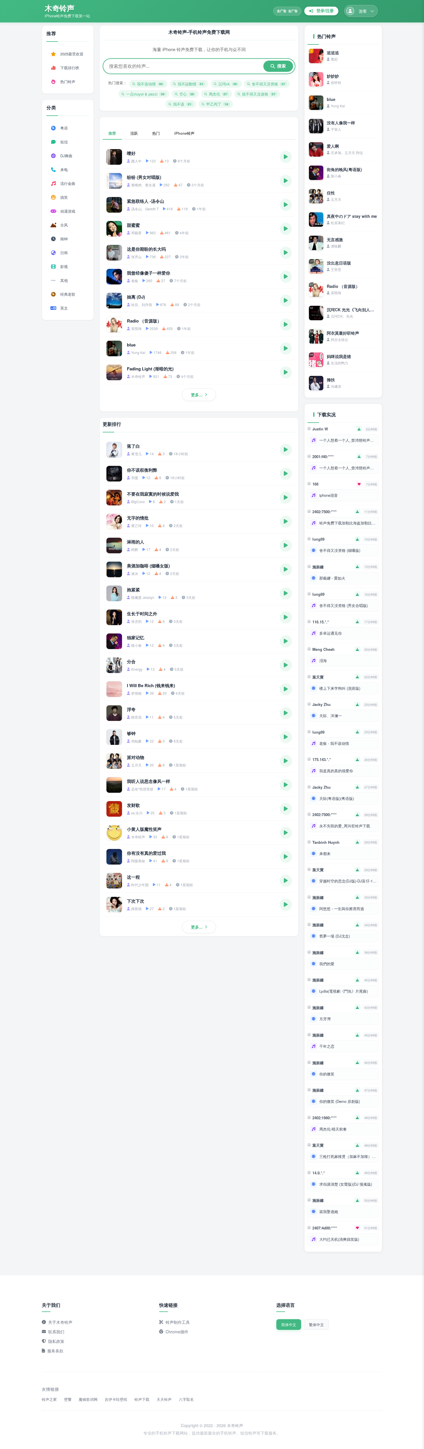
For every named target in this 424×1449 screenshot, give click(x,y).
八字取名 (186, 1399)
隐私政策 (56, 1341)
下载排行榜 (69, 67)
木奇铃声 (59, 7)
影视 (64, 266)
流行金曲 (67, 183)
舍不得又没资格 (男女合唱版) (343, 605)
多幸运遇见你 (330, 633)
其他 (64, 280)
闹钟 (64, 238)
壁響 (68, 1399)
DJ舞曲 (66, 155)
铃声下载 (141, 1399)
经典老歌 (67, 294)
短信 (64, 142)
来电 (64, 169)
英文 (64, 308)
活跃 (134, 133)
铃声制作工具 (178, 1322)
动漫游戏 (67, 211)
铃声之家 (49, 1399)
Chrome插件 (177, 1331)
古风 (64, 225)
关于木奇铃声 (60, 1322)
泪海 (323, 660)
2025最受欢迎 (71, 54)
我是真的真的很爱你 (336, 770)
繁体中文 (316, 1324)
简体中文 (288, 1324)
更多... (196, 395)
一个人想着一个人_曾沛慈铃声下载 (347, 440)
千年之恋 (326, 1046)
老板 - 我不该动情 (334, 743)
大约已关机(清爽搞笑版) (339, 1239)
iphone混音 (328, 495)
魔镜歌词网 (88, 1399)
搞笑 (64, 197)
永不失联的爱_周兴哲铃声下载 (344, 825)
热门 (156, 133)
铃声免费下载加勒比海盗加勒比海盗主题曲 (347, 523)
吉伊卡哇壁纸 (116, 1399)
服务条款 (55, 1351)
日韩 (64, 252)
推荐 (112, 133)
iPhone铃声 (184, 133)
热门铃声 (67, 81)
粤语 (64, 128)
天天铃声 (164, 1399)
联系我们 (56, 1331)
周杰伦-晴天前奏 (333, 1129)
